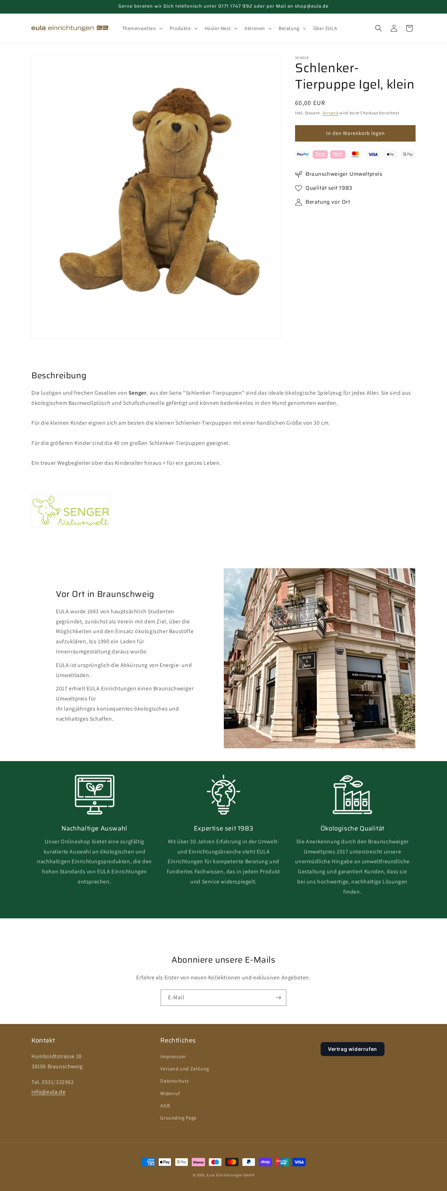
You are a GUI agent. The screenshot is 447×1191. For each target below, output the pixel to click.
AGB (165, 1106)
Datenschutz (174, 1081)
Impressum (173, 1057)
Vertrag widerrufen (352, 1049)
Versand (331, 112)
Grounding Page (178, 1118)
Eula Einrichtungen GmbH (230, 1175)
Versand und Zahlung (184, 1069)
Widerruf (170, 1093)
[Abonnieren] (278, 997)
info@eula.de (48, 1092)
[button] (142, 28)
